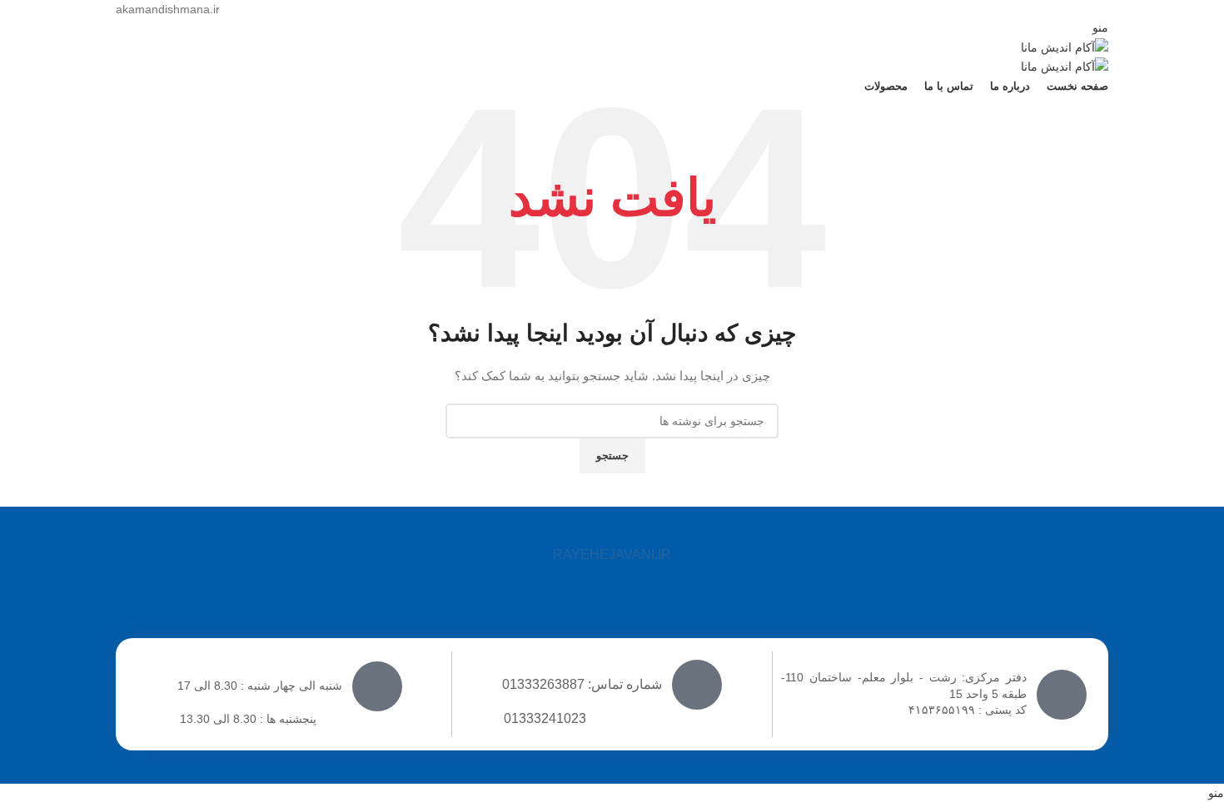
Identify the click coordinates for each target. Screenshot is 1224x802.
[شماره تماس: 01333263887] (697, 685)
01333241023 (545, 718)
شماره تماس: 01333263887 (582, 684)
